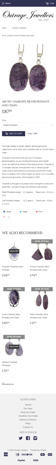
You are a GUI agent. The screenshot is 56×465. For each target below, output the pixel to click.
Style (4, 120)
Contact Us (28, 427)
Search (28, 405)
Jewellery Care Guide (28, 416)
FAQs (28, 423)
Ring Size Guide (28, 412)
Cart (52, 3)
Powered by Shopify (38, 450)
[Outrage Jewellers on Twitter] (21, 439)
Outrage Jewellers (21, 450)
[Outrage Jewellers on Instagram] (35, 439)
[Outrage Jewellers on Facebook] (28, 439)
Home (4, 28)
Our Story (28, 408)
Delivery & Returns (28, 419)
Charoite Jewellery (19, 28)
